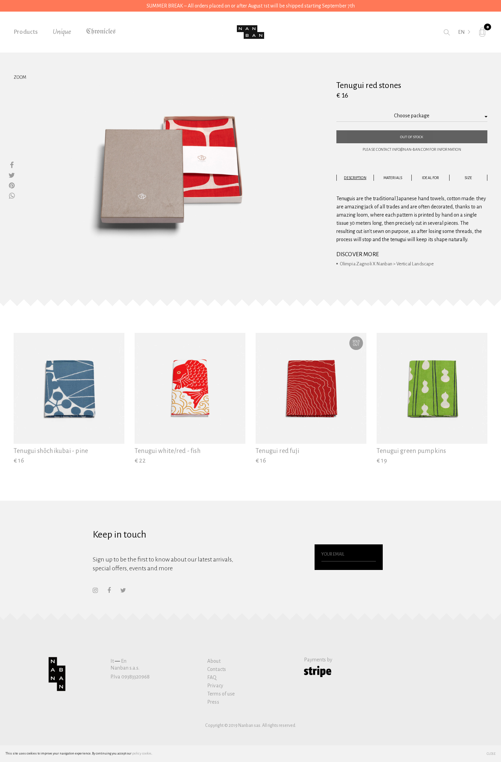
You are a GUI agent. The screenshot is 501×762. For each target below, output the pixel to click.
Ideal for (430, 178)
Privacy (215, 685)
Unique (62, 32)
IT (460, 41)
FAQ (211, 677)
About (214, 661)
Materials (392, 178)
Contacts (216, 669)
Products (26, 32)
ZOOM (20, 77)
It (112, 661)
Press (213, 702)
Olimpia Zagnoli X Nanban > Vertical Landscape (387, 263)
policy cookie (141, 753)
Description (355, 178)
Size (468, 178)
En (123, 661)
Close (491, 753)
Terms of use (221, 694)
